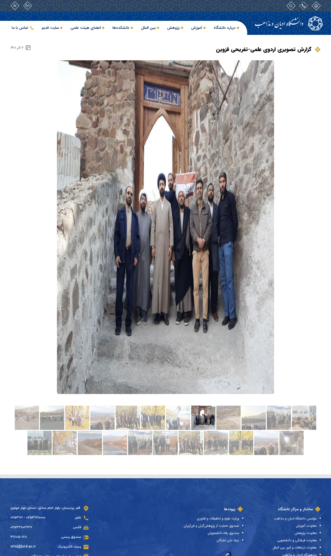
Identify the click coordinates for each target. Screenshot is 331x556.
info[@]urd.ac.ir (23, 546)
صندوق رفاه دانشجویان (223, 533)
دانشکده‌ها (120, 28)
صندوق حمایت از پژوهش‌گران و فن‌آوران (211, 525)
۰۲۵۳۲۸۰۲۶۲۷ (21, 527)
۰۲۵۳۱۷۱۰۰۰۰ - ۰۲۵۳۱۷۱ (27, 517)
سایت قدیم (50, 28)
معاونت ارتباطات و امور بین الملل (295, 547)
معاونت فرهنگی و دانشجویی (297, 540)
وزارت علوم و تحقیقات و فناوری (218, 518)
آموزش (196, 28)
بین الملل (148, 28)
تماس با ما (20, 28)
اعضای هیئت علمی (86, 28)
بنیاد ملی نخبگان (228, 540)
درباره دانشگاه (225, 28)
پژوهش (173, 28)
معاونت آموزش (306, 525)
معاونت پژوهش (306, 533)
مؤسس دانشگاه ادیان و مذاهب (295, 518)
